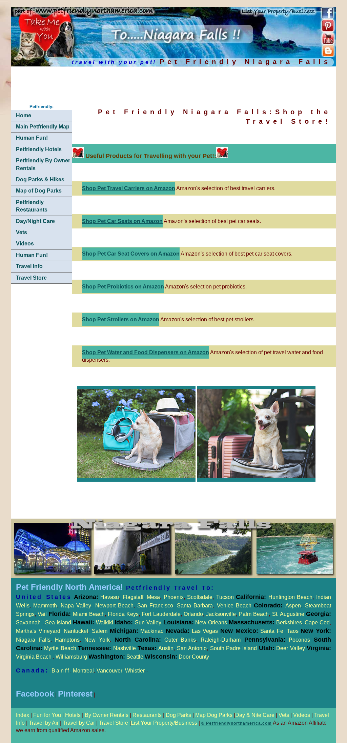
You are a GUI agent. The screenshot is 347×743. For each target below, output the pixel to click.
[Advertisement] (167, 86)
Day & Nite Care (254, 715)
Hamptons (67, 640)
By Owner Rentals (106, 715)
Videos (25, 243)
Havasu (109, 597)
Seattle (134, 657)
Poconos (299, 640)
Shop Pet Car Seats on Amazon (122, 221)
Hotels (73, 715)
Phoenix (174, 597)
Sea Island (58, 622)
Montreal (83, 671)
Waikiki (104, 622)
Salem (115, 631)
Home (23, 115)
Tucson (226, 597)
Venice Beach (234, 605)
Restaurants (147, 715)
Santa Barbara (195, 605)
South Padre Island (233, 648)
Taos (292, 631)
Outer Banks (180, 640)
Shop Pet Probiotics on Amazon (123, 286)
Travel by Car (79, 723)
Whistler (135, 671)
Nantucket (76, 631)
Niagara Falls (33, 640)
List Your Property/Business (164, 723)
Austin (166, 648)
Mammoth (45, 605)
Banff (61, 671)
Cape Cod (317, 622)
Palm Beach (254, 614)
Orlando (193, 614)
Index (23, 715)
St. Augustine (288, 614)
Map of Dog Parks (39, 191)
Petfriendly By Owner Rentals (43, 164)
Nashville (125, 648)
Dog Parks (178, 715)
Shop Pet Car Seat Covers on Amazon (131, 254)
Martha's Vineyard (38, 631)
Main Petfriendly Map (42, 126)
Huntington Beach (289, 597)
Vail (42, 614)
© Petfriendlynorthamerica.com (236, 723)
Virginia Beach (34, 657)
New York (97, 640)
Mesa (153, 597)
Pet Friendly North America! (69, 586)
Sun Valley (148, 622)
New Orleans (211, 622)
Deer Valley (303, 648)
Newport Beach (114, 605)
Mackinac (164, 631)
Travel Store (31, 278)
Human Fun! (32, 138)
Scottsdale (199, 597)
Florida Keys (123, 614)
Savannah (28, 622)
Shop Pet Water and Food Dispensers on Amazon (145, 352)
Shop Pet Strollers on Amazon (120, 319)
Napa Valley (76, 605)
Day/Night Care (35, 221)
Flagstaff (133, 597)
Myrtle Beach (60, 648)
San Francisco (155, 605)
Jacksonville (221, 614)
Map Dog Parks (213, 715)
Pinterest (75, 693)
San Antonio (192, 648)
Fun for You (47, 715)
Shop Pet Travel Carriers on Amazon (128, 188)
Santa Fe (271, 631)
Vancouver (109, 671)
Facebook (35, 693)
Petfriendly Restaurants (31, 206)
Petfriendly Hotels (39, 149)
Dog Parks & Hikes (40, 179)
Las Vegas (205, 631)
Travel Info (29, 266)
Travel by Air (44, 723)
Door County (193, 657)
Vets (21, 232)
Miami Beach (87, 614)
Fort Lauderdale (161, 614)
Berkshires (288, 622)
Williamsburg (72, 657)
